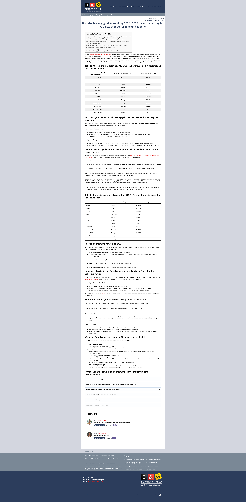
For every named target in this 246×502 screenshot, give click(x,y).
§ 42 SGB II (103, 293)
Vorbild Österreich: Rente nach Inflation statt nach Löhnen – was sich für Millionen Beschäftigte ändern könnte (141, 463)
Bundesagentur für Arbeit (91, 279)
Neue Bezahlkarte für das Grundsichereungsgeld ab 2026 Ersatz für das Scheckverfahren (106, 45)
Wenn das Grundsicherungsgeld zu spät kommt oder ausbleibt (100, 49)
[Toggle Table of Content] (129, 34)
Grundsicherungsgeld (123, 6)
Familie (147, 6)
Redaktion (144, 495)
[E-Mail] (113, 425)
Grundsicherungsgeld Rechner (137, 6)
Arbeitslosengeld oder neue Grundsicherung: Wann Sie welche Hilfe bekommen (143, 459)
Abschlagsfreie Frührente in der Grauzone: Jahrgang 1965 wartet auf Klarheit (142, 466)
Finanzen (154, 6)
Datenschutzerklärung (135, 495)
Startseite (84, 15)
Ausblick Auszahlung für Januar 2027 (94, 43)
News (111, 6)
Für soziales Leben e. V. (96, 481)
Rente (114, 6)
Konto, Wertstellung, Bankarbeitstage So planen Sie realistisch (100, 47)
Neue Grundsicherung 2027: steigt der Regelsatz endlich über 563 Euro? (101, 463)
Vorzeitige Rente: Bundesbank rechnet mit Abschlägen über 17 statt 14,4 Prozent (103, 466)
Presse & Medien (153, 495)
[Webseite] (116, 425)
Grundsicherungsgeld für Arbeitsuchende (100, 54)
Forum (160, 6)
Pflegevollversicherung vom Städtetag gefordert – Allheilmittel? (99, 455)
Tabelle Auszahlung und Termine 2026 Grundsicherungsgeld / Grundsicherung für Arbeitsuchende (108, 36)
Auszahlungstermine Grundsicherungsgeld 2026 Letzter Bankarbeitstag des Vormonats (106, 38)
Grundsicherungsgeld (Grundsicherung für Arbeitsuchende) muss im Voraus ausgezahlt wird (107, 39)
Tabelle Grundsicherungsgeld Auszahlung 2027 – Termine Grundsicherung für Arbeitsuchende (107, 41)
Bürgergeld (91, 15)
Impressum (125, 495)
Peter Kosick (150, 20)
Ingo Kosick (161, 20)
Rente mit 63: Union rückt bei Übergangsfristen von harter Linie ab (140, 469)
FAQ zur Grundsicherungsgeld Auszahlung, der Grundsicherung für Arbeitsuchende (105, 51)
